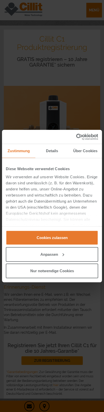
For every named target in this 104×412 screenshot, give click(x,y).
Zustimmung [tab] (19, 151)
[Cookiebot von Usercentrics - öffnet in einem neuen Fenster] (76, 136)
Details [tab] (52, 151)
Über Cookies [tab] (85, 151)
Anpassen (49, 254)
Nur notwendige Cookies (52, 271)
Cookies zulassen (52, 238)
